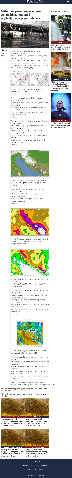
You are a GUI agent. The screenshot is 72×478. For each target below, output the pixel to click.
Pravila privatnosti (40, 469)
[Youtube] (38, 461)
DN (6, 50)
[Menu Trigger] (68, 2)
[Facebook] (33, 461)
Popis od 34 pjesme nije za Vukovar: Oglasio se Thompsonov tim (61, 125)
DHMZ (18, 72)
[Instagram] (35, 461)
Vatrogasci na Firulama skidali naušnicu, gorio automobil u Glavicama (61, 47)
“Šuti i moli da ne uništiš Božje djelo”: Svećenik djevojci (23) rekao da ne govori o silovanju (60, 86)
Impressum (30, 469)
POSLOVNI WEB (40, 475)
